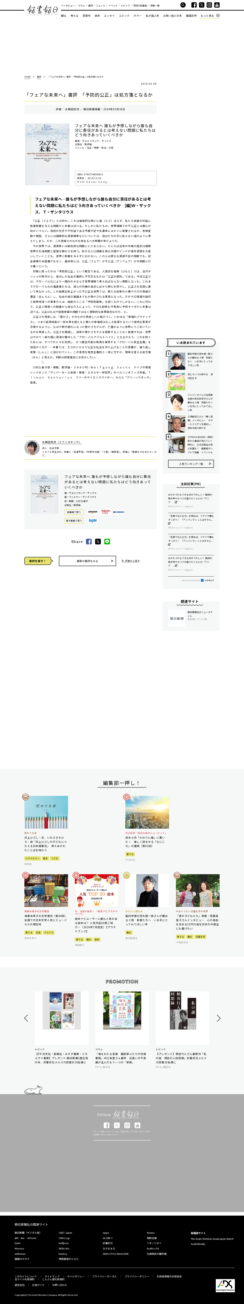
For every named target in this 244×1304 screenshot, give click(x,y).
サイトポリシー (75, 1276)
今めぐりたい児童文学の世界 (192, 911)
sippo (106, 1232)
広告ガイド (38, 1285)
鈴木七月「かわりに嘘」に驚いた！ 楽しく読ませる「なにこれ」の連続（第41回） (145, 842)
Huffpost (64, 1243)
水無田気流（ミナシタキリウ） (62, 442)
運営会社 (20, 1285)
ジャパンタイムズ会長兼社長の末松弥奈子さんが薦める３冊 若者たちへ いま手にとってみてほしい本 (201, 402)
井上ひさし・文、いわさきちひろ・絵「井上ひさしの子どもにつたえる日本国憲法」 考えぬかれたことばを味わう (45, 844)
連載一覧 (155, 5)
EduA (17, 1243)
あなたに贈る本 (134, 911)
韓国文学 (191, 15)
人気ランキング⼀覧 (191, 464)
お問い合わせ (59, 1285)
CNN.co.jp (64, 1238)
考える (75, 15)
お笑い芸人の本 (172, 15)
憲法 (45, 858)
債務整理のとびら (69, 1259)
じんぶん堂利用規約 (53, 1279)
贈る (89, 939)
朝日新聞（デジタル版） (28, 1232)
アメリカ (48, 932)
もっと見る (207, 15)
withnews (20, 1254)
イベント (113, 5)
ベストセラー (33, 858)
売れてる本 (30, 833)
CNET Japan (65, 1232)
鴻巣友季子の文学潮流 (36, 911)
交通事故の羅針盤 (157, 1254)
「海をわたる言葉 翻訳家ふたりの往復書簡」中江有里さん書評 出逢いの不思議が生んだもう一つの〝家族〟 (120, 1058)
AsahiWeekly (198, 1244)
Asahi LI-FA (153, 1248)
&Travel (31, 1238)
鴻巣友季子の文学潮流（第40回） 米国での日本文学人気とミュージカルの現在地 (46, 920)
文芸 (38, 932)
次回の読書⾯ (140, 5)
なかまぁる (109, 1248)
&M (16, 1238)
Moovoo (19, 1248)
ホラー (138, 15)
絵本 (97, 15)
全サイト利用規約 (25, 1279)
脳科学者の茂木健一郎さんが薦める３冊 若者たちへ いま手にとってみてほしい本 (200, 359)
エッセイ (109, 15)
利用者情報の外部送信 (169, 1276)
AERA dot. (64, 1248)
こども (54, 858)
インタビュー (68, 5)
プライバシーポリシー (136, 1276)
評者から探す (132, 560)
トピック (125, 5)
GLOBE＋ (108, 1238)
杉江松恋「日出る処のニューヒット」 (146, 833)
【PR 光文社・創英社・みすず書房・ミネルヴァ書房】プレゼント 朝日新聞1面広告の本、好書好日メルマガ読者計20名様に (61, 1058)
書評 (90, 5)
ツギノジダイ (154, 1243)
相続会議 (152, 1238)
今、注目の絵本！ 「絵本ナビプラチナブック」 (96, 912)
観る (63, 15)
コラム (81, 5)
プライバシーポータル (104, 1276)
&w (22, 1238)
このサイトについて (26, 1276)
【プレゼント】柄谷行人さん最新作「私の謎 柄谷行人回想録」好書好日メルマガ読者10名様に (181, 1058)
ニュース (100, 5)
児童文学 (200, 936)
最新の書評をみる (87, 561)
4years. (151, 1232)
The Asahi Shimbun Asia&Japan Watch (212, 1239)
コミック (124, 15)
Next (218, 1018)
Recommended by (191, 580)
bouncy (63, 1254)
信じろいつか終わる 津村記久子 (200, 376)
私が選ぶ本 (152, 15)
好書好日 (42, 10)
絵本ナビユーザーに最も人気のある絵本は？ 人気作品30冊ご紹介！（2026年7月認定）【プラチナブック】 (96, 925)
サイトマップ (52, 1276)
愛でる (130, 854)
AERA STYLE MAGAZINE (116, 1254)
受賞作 (87, 15)
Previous (26, 1018)
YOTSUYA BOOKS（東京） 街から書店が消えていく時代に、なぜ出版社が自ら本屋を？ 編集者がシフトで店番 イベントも (201, 444)
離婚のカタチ (22, 1259)
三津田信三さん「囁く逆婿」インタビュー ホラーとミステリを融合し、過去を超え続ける (200, 422)
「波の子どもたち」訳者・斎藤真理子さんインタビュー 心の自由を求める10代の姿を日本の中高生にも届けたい (197, 922)
